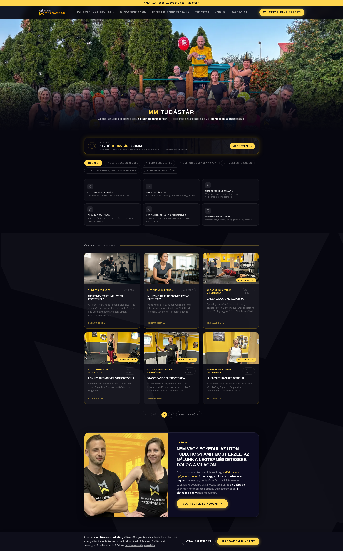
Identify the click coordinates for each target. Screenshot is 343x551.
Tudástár (202, 12)
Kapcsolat (239, 12)
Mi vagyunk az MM (133, 12)
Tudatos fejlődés (239, 163)
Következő (187, 414)
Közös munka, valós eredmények (113, 170)
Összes (93, 163)
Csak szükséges (198, 541)
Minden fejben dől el (161, 170)
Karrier (220, 12)
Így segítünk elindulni (94, 12)
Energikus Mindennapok (200, 163)
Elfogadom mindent (238, 541)
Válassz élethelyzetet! (282, 12)
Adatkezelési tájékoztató (140, 545)
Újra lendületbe (160, 163)
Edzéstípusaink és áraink (170, 12)
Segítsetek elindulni (200, 503)
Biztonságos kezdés (124, 163)
